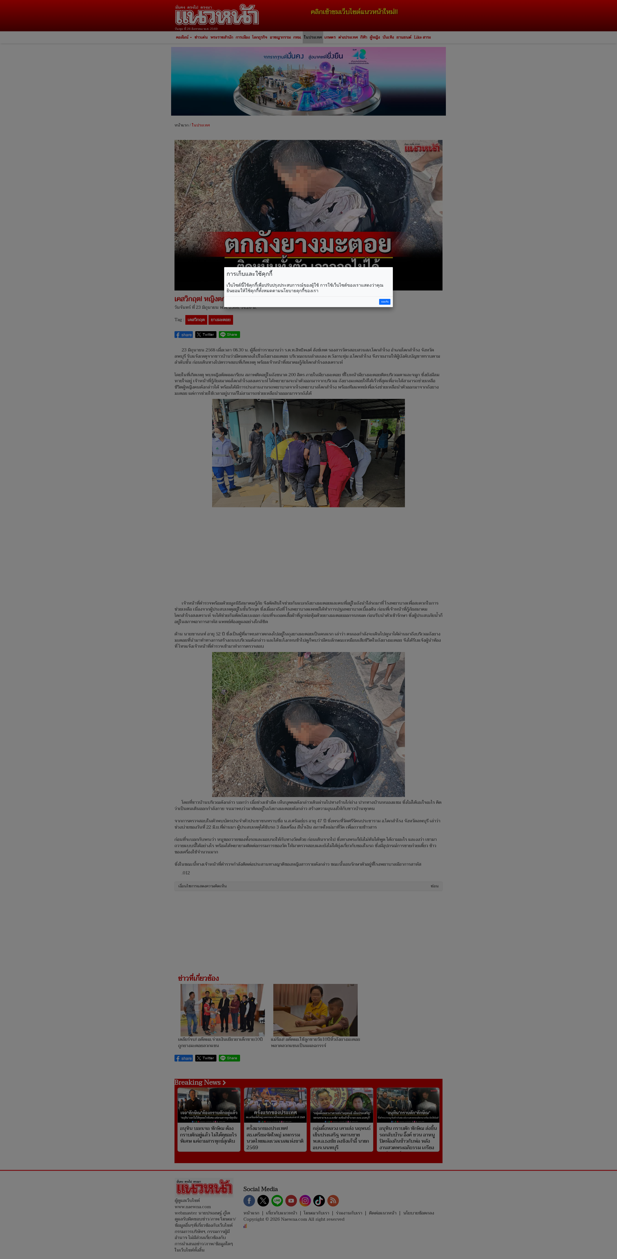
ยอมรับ (385, 301)
